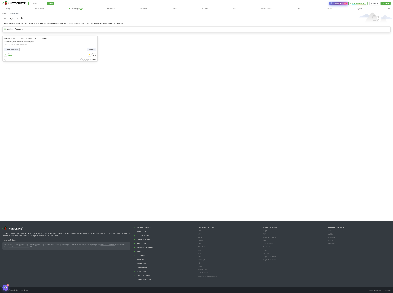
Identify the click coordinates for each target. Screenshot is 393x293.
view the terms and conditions (19, 247)
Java (199, 257)
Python (200, 266)
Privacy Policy (387, 290)
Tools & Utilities (203, 273)
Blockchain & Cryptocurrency (207, 276)
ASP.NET (200, 237)
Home (4, 13)
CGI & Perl (266, 253)
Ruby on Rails (202, 269)
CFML (199, 244)
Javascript (331, 237)
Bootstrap (331, 244)
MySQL (330, 234)
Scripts (265, 231)
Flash (199, 250)
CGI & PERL (201, 247)
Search (50, 3)
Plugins (265, 250)
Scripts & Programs (269, 237)
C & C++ (200, 240)
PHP (199, 263)
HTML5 (200, 253)
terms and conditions (108, 245)
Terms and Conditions (375, 290)
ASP (199, 234)
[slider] (84, 59)
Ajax (199, 231)
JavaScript (201, 260)
